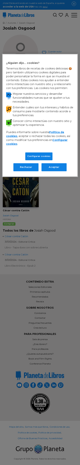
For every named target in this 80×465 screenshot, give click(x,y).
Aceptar (54, 167)
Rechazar (26, 167)
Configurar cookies (38, 156)
